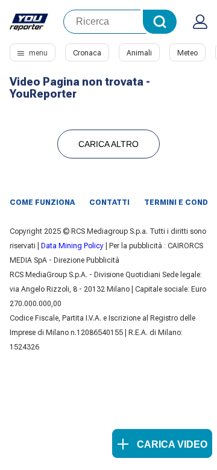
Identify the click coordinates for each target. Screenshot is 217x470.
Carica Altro (108, 144)
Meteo (187, 53)
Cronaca (87, 53)
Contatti (109, 202)
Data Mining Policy (72, 246)
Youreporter (29, 22)
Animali (139, 53)
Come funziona (42, 202)
